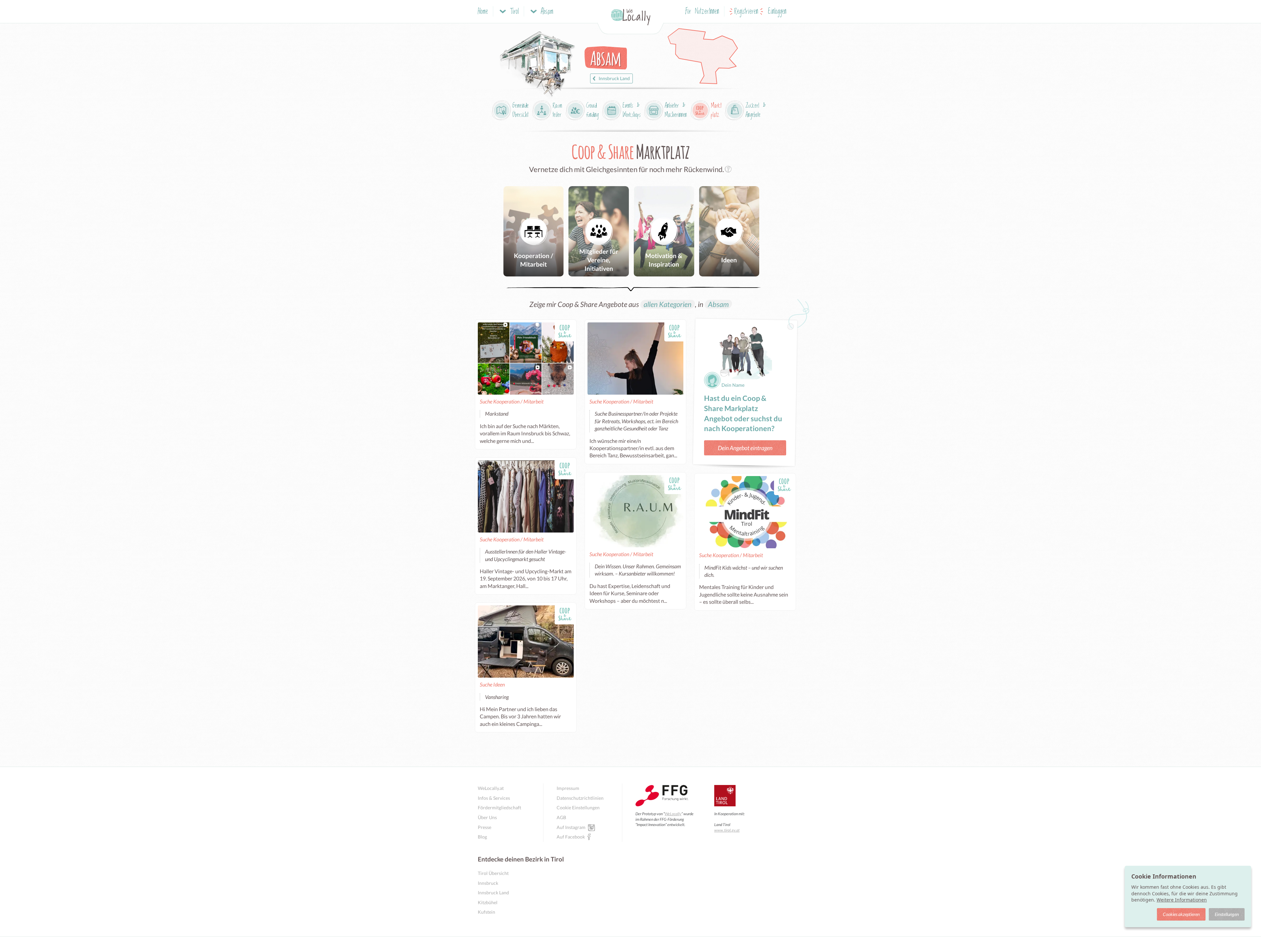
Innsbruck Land (614, 78)
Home (483, 12)
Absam (718, 304)
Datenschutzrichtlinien (580, 798)
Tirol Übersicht (493, 873)
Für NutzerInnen (702, 12)
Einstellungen (1227, 914)
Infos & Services (494, 798)
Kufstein (486, 912)
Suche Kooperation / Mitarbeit (511, 401)
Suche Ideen (492, 684)
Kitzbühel (488, 902)
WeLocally (673, 813)
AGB (561, 817)
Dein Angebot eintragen (745, 447)
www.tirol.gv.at (727, 830)
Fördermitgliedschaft (499, 807)
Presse (484, 827)
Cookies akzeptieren (1181, 914)
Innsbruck (488, 883)
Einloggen (777, 12)
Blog (482, 836)
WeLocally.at (491, 788)
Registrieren (746, 12)
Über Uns (487, 817)
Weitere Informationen (1182, 900)
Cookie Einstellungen (578, 807)
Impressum (568, 788)
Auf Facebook (571, 836)
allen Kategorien (668, 304)
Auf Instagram (571, 827)
